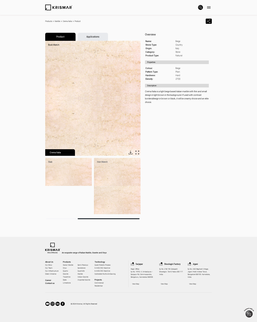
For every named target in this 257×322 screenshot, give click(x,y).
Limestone (67, 283)
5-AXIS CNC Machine (102, 268)
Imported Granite (84, 280)
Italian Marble (68, 265)
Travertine (66, 277)
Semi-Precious (83, 265)
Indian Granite (83, 277)
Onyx (64, 268)
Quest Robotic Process (103, 265)
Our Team (49, 268)
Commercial (99, 283)
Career (48, 280)
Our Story (48, 265)
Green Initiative (50, 274)
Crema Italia (67, 21)
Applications (92, 36)
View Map (135, 284)
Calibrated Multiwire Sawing (105, 274)
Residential (99, 286)
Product (78, 21)
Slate (64, 280)
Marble (57, 21)
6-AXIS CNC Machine (102, 271)
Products (48, 21)
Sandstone (81, 268)
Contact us (50, 283)
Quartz (65, 271)
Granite (65, 274)
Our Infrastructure (51, 271)
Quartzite (81, 271)
